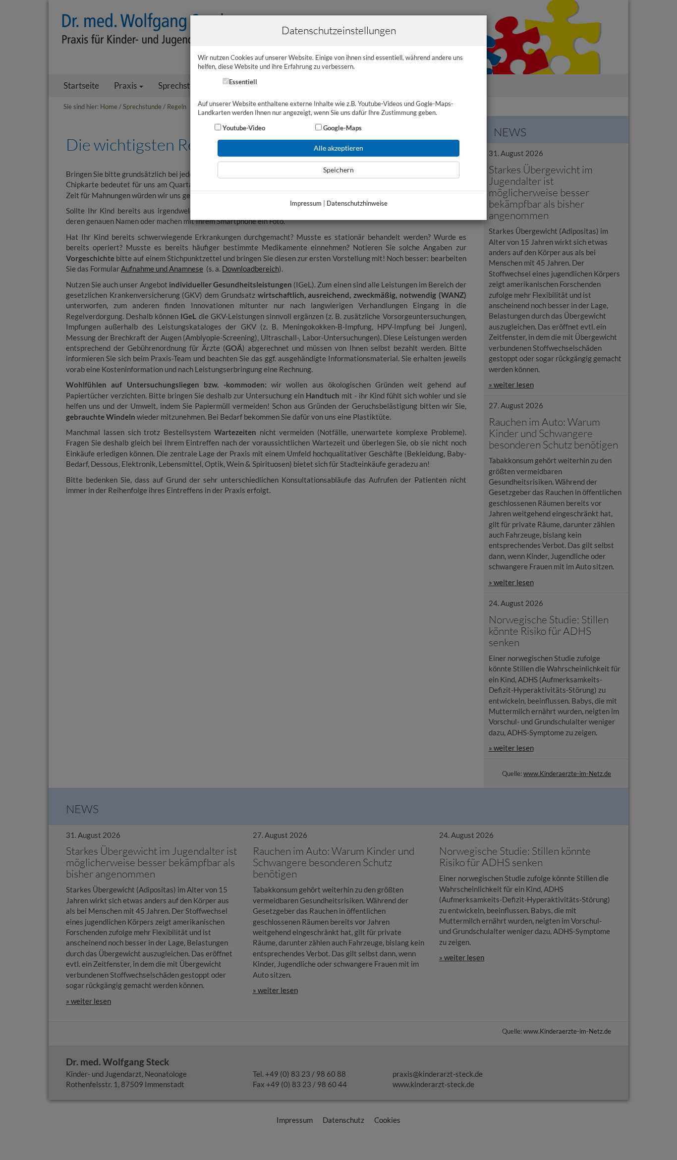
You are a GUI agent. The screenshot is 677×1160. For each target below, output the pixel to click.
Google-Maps (342, 128)
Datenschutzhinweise (357, 203)
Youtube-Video (243, 128)
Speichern (338, 170)
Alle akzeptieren (338, 148)
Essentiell (243, 82)
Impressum (306, 203)
